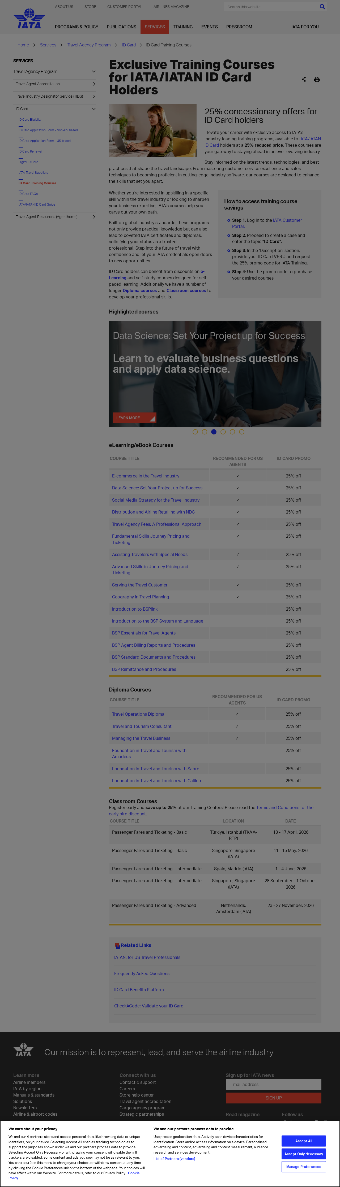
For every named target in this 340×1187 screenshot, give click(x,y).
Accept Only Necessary (303, 1153)
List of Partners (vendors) (174, 1158)
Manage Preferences (303, 1166)
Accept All (303, 1141)
